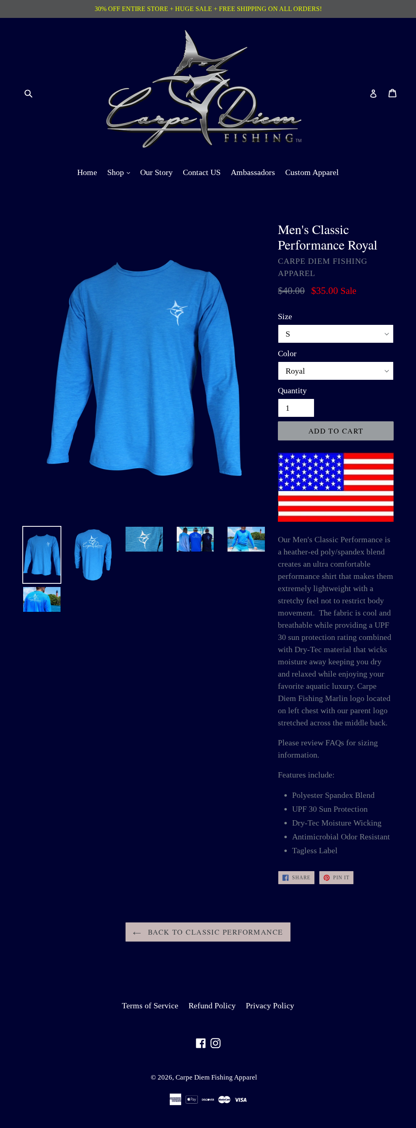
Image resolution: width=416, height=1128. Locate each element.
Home (87, 172)
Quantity (292, 390)
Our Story (156, 172)
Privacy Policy (270, 1005)
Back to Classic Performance (214, 932)
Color (287, 353)
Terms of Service (150, 1005)
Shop (120, 172)
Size (285, 316)
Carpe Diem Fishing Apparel (216, 1077)
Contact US (202, 172)
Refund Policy (212, 1005)
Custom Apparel (312, 172)
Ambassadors (253, 172)
